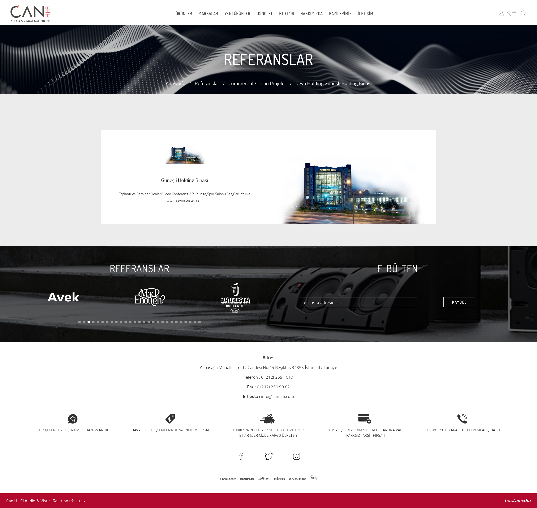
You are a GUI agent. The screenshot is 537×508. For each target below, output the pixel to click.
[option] (53, 297)
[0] (514, 13)
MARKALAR (208, 14)
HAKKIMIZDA (311, 14)
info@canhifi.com (277, 396)
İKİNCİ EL (265, 14)
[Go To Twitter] (268, 456)
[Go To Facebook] (240, 456)
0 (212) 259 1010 (277, 377)
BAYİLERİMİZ (340, 14)
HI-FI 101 (286, 14)
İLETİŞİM (365, 14)
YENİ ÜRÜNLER (237, 14)
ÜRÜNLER (184, 14)
